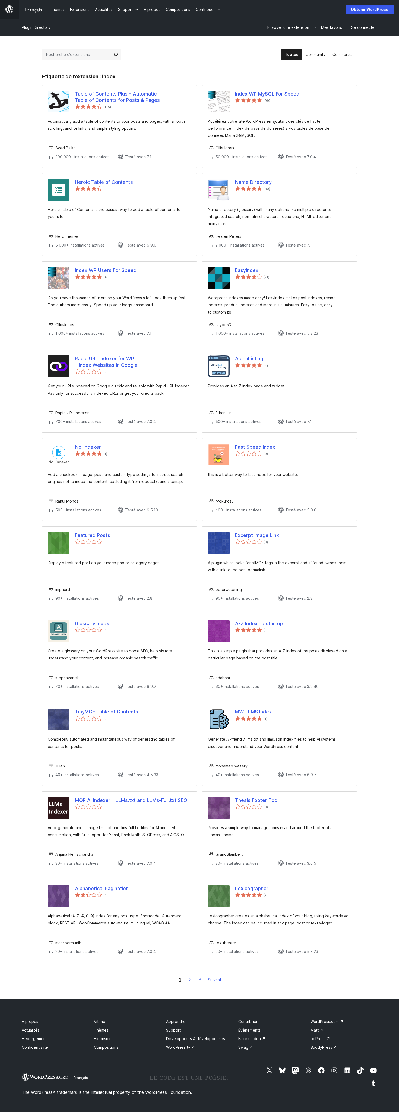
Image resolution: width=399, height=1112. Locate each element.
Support (173, 1030)
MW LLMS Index (253, 712)
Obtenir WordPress (369, 9)
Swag (245, 1047)
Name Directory (253, 182)
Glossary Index (92, 623)
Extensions (103, 1038)
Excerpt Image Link (257, 535)
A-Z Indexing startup (259, 623)
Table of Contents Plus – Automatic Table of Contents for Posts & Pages (117, 97)
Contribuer (248, 1021)
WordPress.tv (180, 1047)
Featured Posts (92, 535)
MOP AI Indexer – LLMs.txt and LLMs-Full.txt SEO (131, 800)
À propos (30, 1021)
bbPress (320, 1038)
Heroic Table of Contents (104, 182)
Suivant (214, 979)
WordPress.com (327, 1021)
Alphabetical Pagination (102, 888)
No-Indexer (88, 447)
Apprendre (176, 1021)
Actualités (30, 1030)
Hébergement (34, 1038)
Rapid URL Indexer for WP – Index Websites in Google (106, 362)
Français (81, 1077)
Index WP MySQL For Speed (267, 94)
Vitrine (99, 1021)
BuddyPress (324, 1047)
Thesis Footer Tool (256, 800)
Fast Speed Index (255, 447)
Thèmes (101, 1030)
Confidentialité (35, 1047)
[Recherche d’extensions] (115, 54)
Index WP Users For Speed (106, 270)
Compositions (106, 1047)
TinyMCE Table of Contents (106, 712)
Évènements (249, 1030)
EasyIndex (246, 270)
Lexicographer (251, 888)
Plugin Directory (36, 27)
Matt (317, 1030)
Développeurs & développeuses (195, 1038)
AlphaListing (249, 358)
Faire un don (251, 1038)
